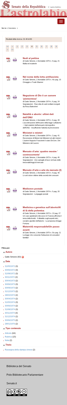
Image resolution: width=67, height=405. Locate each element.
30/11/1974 (10, 313)
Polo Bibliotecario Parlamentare (25, 374)
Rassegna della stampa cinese (19, 350)
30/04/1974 (10, 299)
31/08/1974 (10, 309)
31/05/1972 (10, 266)
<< (7, 46)
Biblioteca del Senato (19, 366)
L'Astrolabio (11, 28)
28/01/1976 (10, 324)
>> (12, 50)
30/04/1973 (10, 281)
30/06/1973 (10, 284)
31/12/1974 (10, 316)
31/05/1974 (10, 302)
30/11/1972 (10, 277)
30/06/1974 (10, 306)
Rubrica (8, 337)
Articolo (8, 333)
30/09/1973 (10, 288)
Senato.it (12, 383)
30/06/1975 (10, 320)
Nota (7, 340)
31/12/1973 (10, 291)
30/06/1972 (10, 270)
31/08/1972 (10, 273)
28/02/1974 (10, 295)
